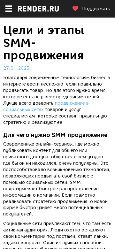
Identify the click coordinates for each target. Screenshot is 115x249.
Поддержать (96, 8)
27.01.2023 (16, 68)
